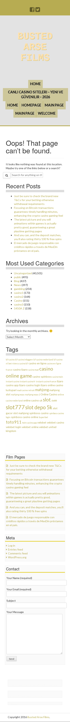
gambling (19, 288)
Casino (18, 300)
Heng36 (14, 703)
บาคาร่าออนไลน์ (19, 685)
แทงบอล (52, 685)
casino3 (18, 304)
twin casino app (29, 422)
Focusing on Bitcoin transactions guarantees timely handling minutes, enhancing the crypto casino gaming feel (38, 211)
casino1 (18, 292)
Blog (16, 281)
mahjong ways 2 (32, 394)
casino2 (18, 296)
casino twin (57, 376)
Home (35, 84)
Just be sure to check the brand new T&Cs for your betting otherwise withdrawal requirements (36, 200)
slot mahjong (21, 413)
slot (47, 399)
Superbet (43, 417)
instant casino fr (27, 381)
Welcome (47, 113)
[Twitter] (37, 10)
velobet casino (55, 422)
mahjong (42, 390)
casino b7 (23, 363)
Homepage (31, 105)
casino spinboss (42, 376)
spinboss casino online (24, 417)
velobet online (30, 427)
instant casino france (46, 381)
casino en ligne (37, 363)
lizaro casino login (29, 385)
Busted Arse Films (35, 47)
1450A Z (19, 308)
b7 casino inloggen (24, 359)
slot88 (54, 400)
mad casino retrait (26, 390)
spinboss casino (39, 413)
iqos (29, 696)
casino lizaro (20, 369)
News (17, 285)
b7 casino (10, 359)
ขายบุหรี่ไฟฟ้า (38, 685)
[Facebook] (32, 10)
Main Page (54, 105)
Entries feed (15, 549)
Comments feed (18, 553)
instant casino (12, 381)
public (17, 277)
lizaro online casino (52, 385)
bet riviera (13, 363)
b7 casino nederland (43, 359)
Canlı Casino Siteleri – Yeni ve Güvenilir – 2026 (35, 94)
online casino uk (32, 400)
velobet (41, 422)
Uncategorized (23, 273)
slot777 (15, 407)
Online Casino (49, 394)
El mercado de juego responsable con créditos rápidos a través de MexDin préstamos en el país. (36, 246)
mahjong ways (17, 394)
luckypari (11, 390)
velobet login (13, 427)
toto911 (14, 421)
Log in (11, 545)
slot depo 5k (38, 407)
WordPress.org (17, 557)
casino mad (33, 369)
